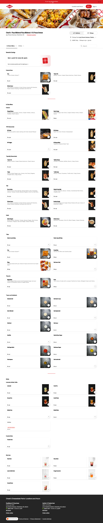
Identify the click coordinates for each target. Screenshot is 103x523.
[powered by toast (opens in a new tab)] (12, 519)
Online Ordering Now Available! (51, 1)
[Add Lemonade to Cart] (48, 392)
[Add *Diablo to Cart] (48, 178)
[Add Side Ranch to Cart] (48, 329)
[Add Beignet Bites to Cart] (48, 286)
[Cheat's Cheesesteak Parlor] (9, 6)
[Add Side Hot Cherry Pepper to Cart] (95, 341)
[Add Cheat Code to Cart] (48, 465)
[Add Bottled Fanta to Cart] (48, 416)
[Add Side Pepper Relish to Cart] (48, 354)
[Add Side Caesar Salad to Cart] (95, 269)
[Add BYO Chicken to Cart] (95, 137)
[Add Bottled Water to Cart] (95, 416)
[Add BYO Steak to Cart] (48, 137)
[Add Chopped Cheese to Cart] (48, 117)
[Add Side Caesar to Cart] (95, 329)
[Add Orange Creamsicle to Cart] (95, 477)
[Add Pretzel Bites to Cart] (95, 256)
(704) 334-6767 (10, 505)
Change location (31, 35)
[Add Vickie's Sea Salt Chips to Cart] (48, 244)
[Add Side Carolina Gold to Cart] (95, 366)
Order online (9, 513)
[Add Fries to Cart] (48, 80)
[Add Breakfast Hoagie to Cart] (95, 208)
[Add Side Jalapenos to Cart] (48, 366)
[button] (12, 46)
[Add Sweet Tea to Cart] (95, 392)
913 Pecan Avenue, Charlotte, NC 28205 (17, 506)
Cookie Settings (46, 519)
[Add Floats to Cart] (95, 286)
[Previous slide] (98, 2)
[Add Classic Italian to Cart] (48, 196)
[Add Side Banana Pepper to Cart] (95, 354)
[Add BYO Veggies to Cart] (48, 149)
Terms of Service (23, 519)
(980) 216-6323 (46, 505)
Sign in (95, 6)
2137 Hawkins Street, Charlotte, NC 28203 (54, 506)
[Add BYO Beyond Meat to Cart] (95, 149)
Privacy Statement (35, 519)
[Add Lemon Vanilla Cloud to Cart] (48, 477)
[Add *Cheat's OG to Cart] (95, 80)
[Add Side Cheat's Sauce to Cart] (95, 305)
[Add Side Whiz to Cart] (48, 341)
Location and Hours (77, 6)
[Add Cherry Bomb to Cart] (95, 465)
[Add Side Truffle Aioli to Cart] (48, 317)
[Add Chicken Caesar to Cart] (48, 92)
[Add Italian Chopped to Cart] (48, 225)
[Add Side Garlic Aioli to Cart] (48, 305)
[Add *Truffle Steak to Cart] (95, 178)
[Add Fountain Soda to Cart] (48, 446)
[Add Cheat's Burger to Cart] (95, 117)
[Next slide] (100, 2)
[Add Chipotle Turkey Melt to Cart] (95, 196)
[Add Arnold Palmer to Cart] (95, 404)
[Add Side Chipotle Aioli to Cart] (95, 317)
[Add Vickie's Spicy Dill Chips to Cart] (95, 244)
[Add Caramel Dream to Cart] (48, 489)
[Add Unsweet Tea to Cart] (48, 404)
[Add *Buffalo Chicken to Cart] (95, 166)
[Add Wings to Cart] (48, 269)
